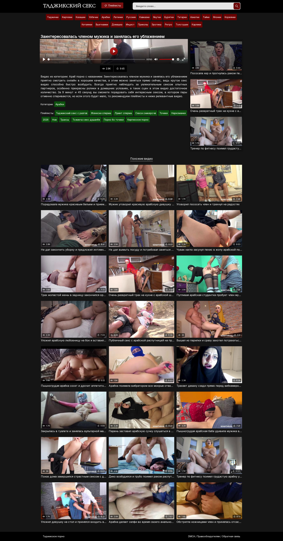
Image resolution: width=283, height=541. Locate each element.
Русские (131, 17)
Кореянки (230, 17)
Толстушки (182, 24)
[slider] (96, 59)
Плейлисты (114, 5)
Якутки (157, 17)
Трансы (64, 119)
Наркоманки (178, 113)
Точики (164, 113)
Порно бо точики (114, 119)
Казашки (80, 17)
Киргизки (67, 17)
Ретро (168, 24)
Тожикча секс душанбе (86, 119)
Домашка (117, 24)
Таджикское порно (54, 536)
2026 (45, 119)
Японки (217, 17)
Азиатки (194, 17)
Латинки (118, 17)
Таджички (52, 17)
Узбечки (93, 17)
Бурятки (169, 17)
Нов (54, 119)
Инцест (130, 24)
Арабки (106, 17)
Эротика (156, 24)
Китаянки (87, 24)
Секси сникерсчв (145, 113)
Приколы (143, 24)
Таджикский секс (69, 6)
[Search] (237, 6)
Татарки (182, 17)
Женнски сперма (101, 113)
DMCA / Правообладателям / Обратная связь (214, 536)
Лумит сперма (123, 113)
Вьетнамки (102, 24)
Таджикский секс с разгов (71, 113)
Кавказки (144, 17)
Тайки (206, 17)
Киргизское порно (138, 119)
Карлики (196, 24)
